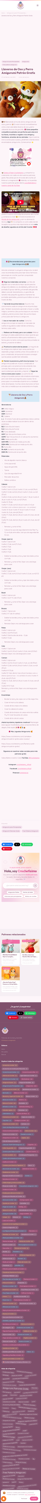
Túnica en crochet (9, 1341)
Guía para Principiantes (24, 1436)
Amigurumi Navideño (26, 1082)
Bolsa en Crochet (9, 1103)
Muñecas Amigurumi (27, 1255)
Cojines (25, 1137)
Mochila (6, 1251)
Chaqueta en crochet (9, 1421)
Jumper (6, 1217)
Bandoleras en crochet (30, 1089)
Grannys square (26, 1200)
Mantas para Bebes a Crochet (27, 1408)
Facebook (8, 844)
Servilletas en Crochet (10, 1324)
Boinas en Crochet (9, 1099)
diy (34, 1459)
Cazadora (5, 1408)
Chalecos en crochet (10, 1134)
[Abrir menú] (37, 5)
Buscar (4, 1054)
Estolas (28, 1175)
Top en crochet (8, 1334)
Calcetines (22, 1110)
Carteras (25, 1124)
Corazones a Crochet (30, 1449)
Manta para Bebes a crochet (12, 1238)
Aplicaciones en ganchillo (10, 1443)
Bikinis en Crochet (20, 1093)
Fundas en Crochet (9, 1189)
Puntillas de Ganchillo (21, 1296)
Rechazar (24, 1498)
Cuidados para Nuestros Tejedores (14, 1165)
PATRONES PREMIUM (10, 1276)
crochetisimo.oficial (24, 769)
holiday (5, 1395)
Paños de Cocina (24, 1262)
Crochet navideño (9, 1155)
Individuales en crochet (9, 1385)
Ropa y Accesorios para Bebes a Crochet (16, 1310)
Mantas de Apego (9, 1241)
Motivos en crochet (9, 1255)
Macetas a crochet (24, 1459)
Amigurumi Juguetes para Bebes (27, 1420)
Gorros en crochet (9, 1200)
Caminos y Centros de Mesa (11, 1465)
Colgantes (32, 1144)
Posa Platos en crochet (29, 1289)
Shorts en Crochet (27, 1324)
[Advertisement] (20, 37)
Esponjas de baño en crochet (11, 1468)
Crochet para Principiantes (20, 1379)
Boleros (22, 1099)
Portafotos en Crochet (10, 1289)
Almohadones (27, 1079)
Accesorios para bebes (11, 1072)
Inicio (3, 13)
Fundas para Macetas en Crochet (13, 1196)
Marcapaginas (7, 1392)
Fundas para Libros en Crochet (12, 1193)
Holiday (22, 1207)
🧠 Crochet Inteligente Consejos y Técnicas (16, 1362)
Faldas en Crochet (8, 1440)
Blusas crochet (31, 1096)
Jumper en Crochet (30, 1375)
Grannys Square (8, 1427)
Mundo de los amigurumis (10, 219)
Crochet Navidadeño (9, 1433)
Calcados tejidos (9, 1110)
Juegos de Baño (25, 1213)
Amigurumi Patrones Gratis (11, 831)
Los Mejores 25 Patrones (30, 1392)
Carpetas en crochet (10, 1124)
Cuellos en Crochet (9, 1162)
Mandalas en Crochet (10, 1234)
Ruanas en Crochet (9, 1314)
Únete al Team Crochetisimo (13, 173)
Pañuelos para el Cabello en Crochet (14, 1269)
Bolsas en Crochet (29, 1468)
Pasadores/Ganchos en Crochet (13, 1272)
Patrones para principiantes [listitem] (13, 896)
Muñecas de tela (8, 1258)
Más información (30, 1494)
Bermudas (6, 1093)
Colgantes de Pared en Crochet (12, 1449)
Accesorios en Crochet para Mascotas (15, 1068)
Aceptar (34, 1498)
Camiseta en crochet (9, 1453)
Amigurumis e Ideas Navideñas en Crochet (15, 1455)
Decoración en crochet (11, 1168)
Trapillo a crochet (30, 1338)
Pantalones (7, 1265)
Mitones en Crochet (21, 1248)
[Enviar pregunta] (35, 885)
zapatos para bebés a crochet (13, 1358)
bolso (33, 1402)
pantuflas (19, 1265)
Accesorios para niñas (30, 1072)
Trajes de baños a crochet (11, 1338)
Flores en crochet (9, 1186)
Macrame (32, 1231)
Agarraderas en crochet (28, 1075)
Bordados (23, 1103)
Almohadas (6, 1379)
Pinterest (8, 849)
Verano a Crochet (24, 1341)
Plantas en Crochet (30, 1279)
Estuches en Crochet (10, 1179)
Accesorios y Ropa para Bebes (11, 1405)
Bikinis (17, 1427)
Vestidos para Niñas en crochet (13, 1351)
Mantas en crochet (26, 1241)
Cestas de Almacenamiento (27, 1385)
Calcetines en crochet (9, 1401)
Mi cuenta (5, 1052)
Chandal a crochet (27, 1134)
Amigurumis (25, 61)
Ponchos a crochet (9, 1286)
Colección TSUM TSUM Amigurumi (13, 1144)
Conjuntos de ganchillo (26, 1148)
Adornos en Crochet (9, 1075)
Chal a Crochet (30, 1131)
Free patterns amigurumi (10, 64)
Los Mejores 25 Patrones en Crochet (14, 1231)
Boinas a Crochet (27, 1440)
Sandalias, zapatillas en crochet (13, 1320)
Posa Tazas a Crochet (10, 1293)
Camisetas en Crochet (10, 1117)
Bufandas (5, 1376)
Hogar (25, 1430)
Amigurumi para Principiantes (16, 13)
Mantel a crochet (9, 1244)
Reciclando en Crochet (27, 1303)
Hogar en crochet (9, 1207)
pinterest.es (24, 773)
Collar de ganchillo (9, 1148)
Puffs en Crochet (27, 1293)
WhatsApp (28, 844)
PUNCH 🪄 (6, 1296)
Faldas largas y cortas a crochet (13, 1182)
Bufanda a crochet (9, 1106)
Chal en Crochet (8, 1398)
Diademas (31, 1411)
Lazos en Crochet (8, 1220)
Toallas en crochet (30, 1331)
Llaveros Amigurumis (10, 1227)
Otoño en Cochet (8, 1262)
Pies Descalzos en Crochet (11, 1279)
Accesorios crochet (10, 1065)
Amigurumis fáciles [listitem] (13, 892)
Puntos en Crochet (9, 1303)
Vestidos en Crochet (10, 1348)
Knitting (26, 1217)
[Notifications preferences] (3, 1498)
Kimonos (16, 1217)
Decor (31, 1165)
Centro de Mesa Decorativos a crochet (15, 1127)
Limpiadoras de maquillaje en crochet (14, 1224)
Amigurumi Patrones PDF (25, 1479)
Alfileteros (6, 1482)
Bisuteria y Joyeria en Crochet (12, 1096)
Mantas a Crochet (9, 1436)
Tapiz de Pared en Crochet (11, 1331)
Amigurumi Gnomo (9, 1082)
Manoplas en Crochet (28, 1234)
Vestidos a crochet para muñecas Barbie (15, 1345)
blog (17, 1440)
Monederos (17, 1251)
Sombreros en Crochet (24, 1327)
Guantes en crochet (9, 1203)
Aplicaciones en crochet (11, 1089)
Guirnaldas (24, 1203)
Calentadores (8, 1113)
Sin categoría (8, 1327)
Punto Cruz (6, 1300)
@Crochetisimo (34, 758)
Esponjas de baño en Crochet (12, 1175)
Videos (30, 1351)
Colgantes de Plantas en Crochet (12, 1417)
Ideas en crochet (9, 1210)
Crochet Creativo (32, 1151)
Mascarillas (7, 1248)
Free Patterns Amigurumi (30, 831)
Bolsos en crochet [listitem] (30, 896)
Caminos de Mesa (23, 1113)
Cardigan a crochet (21, 1120)
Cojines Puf (6, 1411)
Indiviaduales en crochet (27, 1210)
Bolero (21, 1482)
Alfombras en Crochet (10, 1079)
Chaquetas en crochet (10, 1137)
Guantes (23, 1443)
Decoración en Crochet (25, 1446)
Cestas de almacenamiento (12, 1131)
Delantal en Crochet (29, 1168)
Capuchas (7, 1120)
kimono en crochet (22, 1489)
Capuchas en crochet (9, 1476)
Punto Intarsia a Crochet (22, 1300)
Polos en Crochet (8, 1282)
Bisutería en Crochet (8, 1479)
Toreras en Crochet (24, 1334)
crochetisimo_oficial (24, 765)
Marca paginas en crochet (26, 1244)
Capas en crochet (28, 1117)
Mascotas (34, 1388)
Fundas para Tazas (8, 1372)
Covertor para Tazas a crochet (13, 1151)
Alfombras (20, 1381)
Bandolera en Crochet (9, 1459)
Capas (13, 1408)
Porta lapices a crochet (27, 1286)
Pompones (22, 1282)
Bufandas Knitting (26, 1106)
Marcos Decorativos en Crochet (27, 1485)
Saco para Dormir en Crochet (12, 1317)
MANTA (14, 1482)
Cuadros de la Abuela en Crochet (13, 1158)
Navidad (21, 1258)
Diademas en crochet (10, 1172)
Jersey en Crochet (9, 1213)
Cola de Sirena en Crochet (11, 1141)
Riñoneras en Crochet (10, 1307)
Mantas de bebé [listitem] (28, 892)
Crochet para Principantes (27, 1155)
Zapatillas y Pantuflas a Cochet (13, 1355)
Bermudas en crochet (18, 1411)
